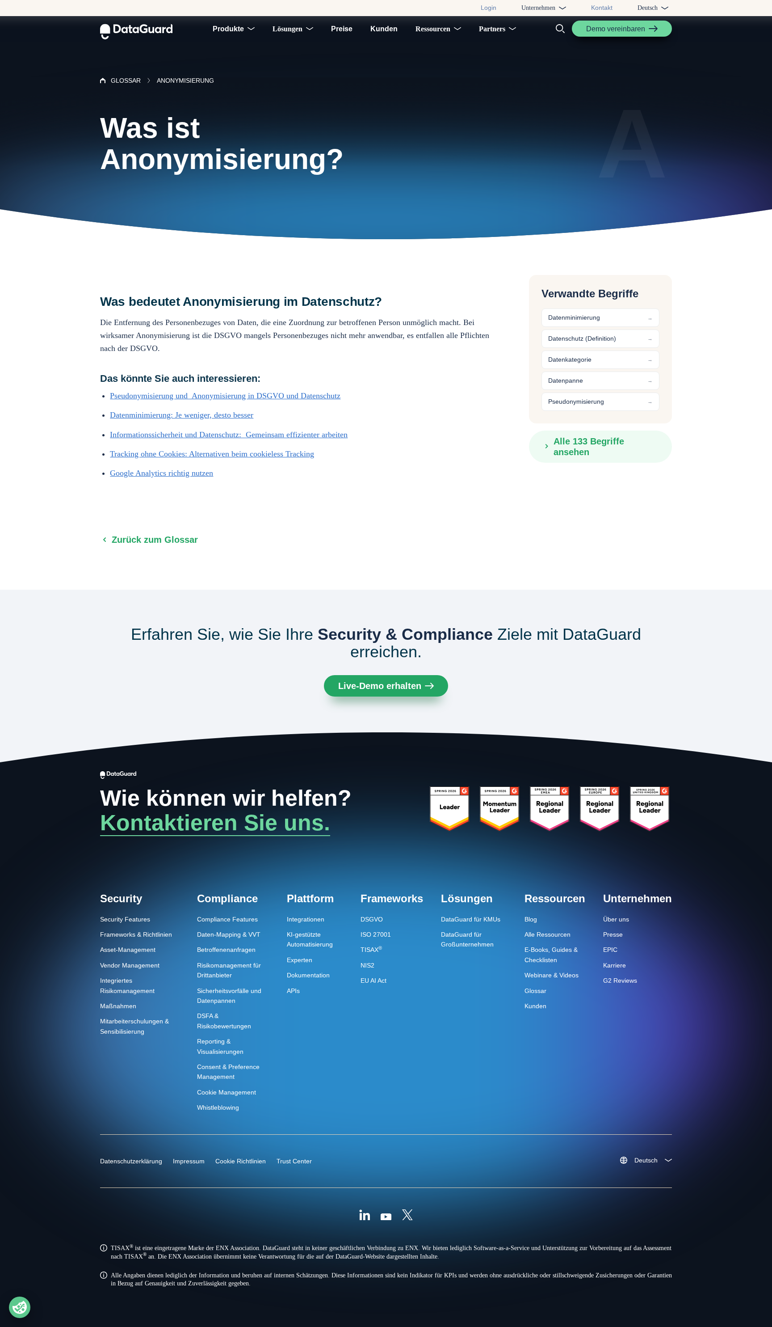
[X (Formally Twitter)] (407, 1216)
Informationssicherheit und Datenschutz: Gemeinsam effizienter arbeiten (229, 434)
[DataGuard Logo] (136, 28)
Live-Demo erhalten (379, 686)
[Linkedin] (364, 1216)
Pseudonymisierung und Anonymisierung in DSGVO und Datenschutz (225, 395)
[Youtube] (386, 1216)
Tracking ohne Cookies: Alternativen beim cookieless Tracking (212, 453)
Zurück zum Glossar (155, 540)
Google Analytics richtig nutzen (161, 473)
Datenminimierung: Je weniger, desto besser (181, 414)
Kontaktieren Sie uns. (215, 822)
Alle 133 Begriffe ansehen (589, 446)
